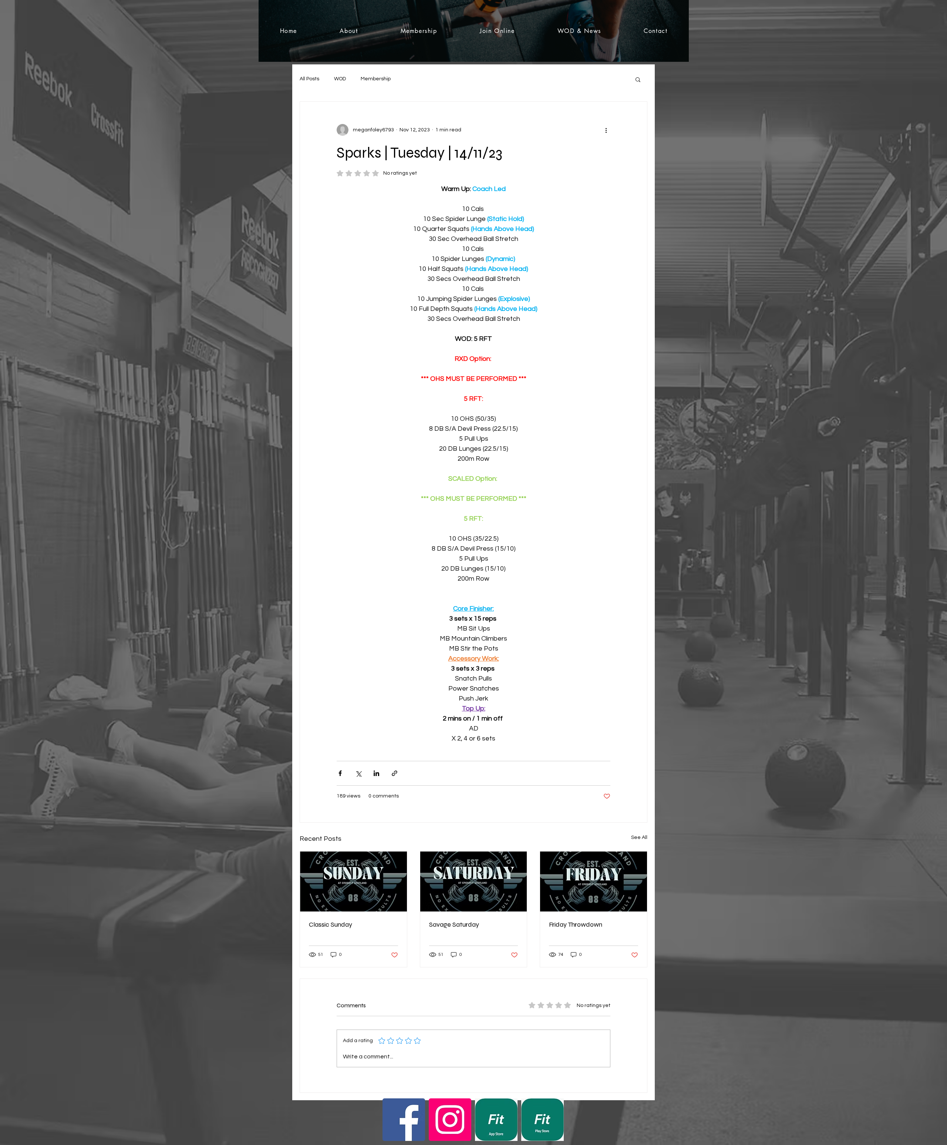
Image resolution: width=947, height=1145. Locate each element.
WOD (340, 78)
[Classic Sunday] (353, 881)
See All (639, 837)
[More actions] (605, 129)
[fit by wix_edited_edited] (496, 1119)
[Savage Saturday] (473, 881)
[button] (637, 79)
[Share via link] (394, 773)
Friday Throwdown (575, 924)
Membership (376, 78)
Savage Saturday (454, 924)
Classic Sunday (330, 924)
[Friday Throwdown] (593, 881)
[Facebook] (403, 1119)
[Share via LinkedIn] (376, 773)
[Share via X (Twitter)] (358, 773)
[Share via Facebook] (340, 773)
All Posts (309, 78)
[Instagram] (450, 1119)
